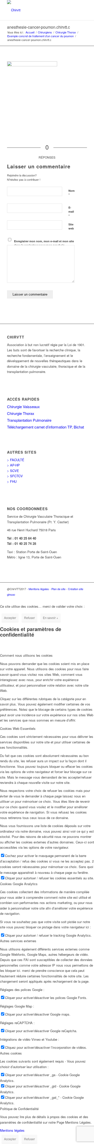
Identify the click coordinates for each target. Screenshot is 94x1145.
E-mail (71, 212)
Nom (71, 193)
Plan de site (58, 589)
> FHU (12, 481)
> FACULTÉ (15, 459)
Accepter (10, 617)
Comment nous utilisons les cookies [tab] (26, 655)
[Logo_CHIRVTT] (39, 10)
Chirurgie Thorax (20, 413)
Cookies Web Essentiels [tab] (18, 728)
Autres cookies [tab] (11, 1053)
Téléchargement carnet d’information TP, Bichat (45, 427)
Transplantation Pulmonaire (29, 420)
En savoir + (50, 617)
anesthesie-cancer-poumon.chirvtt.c (38, 27)
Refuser (29, 617)
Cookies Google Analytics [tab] (19, 883)
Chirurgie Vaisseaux (23, 406)
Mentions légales (39, 589)
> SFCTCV (15, 475)
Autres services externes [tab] (18, 940)
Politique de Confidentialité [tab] (19, 1108)
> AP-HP (13, 465)
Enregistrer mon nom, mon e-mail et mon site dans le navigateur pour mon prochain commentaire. (44, 245)
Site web (71, 226)
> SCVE (13, 470)
